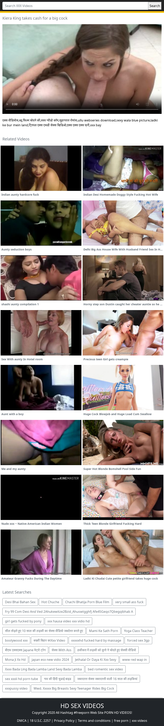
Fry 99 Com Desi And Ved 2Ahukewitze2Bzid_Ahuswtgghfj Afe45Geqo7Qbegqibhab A (69, 611)
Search (155, 6)
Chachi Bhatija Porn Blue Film (87, 602)
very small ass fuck (129, 602)
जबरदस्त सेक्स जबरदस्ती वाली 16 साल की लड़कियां (107, 679)
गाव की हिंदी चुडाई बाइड (57, 679)
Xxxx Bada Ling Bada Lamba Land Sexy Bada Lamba (43, 669)
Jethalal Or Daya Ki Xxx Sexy (95, 659)
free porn (121, 720)
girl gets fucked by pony (23, 621)
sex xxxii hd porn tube (21, 679)
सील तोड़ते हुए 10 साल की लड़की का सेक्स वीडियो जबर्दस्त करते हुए (44, 631)
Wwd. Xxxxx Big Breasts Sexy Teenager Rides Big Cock (74, 688)
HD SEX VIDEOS (82, 706)
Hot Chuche (50, 602)
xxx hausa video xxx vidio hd (68, 621)
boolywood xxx (16, 640)
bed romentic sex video (105, 669)
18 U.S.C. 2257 (40, 720)
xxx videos (139, 720)
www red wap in (134, 659)
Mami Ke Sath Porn (103, 631)
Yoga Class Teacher (138, 631)
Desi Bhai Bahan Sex (20, 602)
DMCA (21, 720)
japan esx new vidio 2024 (50, 659)
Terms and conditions (94, 720)
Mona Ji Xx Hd (15, 659)
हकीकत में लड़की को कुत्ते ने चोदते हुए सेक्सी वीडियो (106, 650)
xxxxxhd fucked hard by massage (96, 640)
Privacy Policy (64, 720)
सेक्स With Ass (61, 650)
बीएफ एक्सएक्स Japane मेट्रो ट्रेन (25, 650)
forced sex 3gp (138, 640)
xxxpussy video (16, 688)
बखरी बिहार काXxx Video (49, 640)
